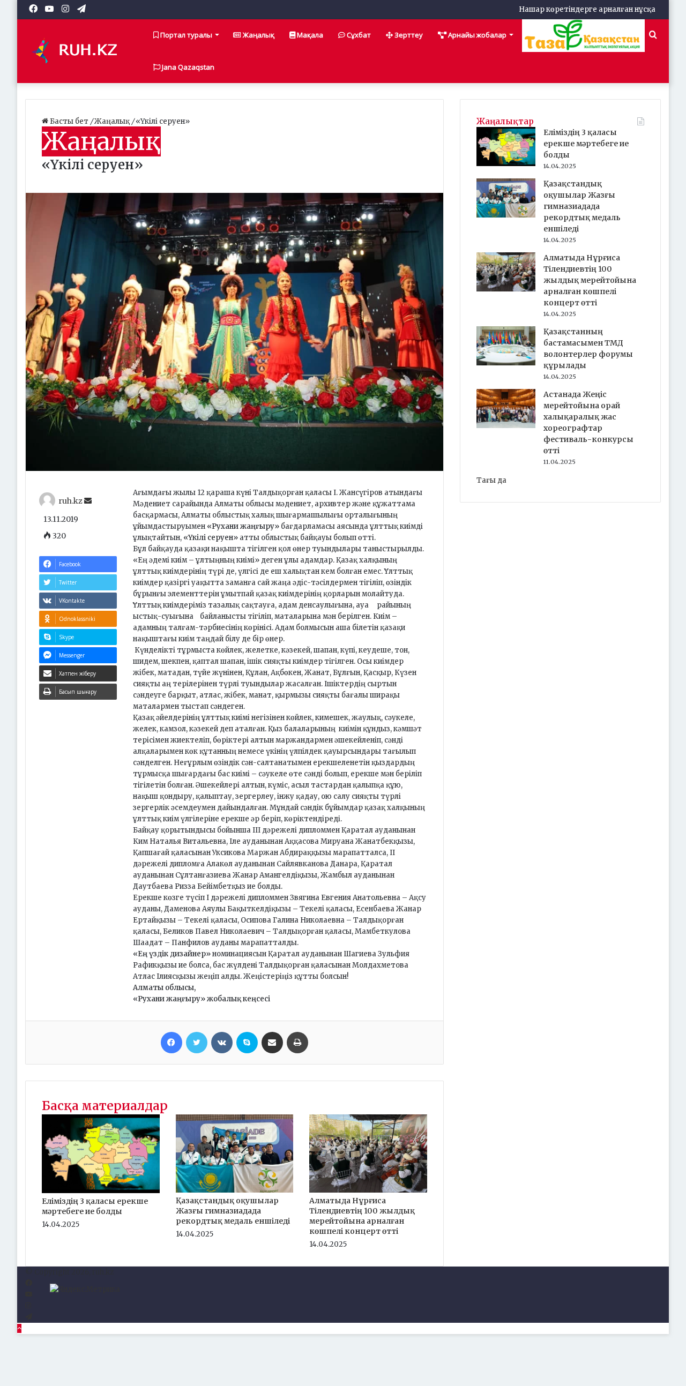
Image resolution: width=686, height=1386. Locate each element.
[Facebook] (171, 1042)
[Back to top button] (19, 1328)
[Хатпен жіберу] (272, 1042)
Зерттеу (408, 35)
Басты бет (69, 121)
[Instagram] (28, 1305)
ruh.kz (70, 501)
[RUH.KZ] (78, 51)
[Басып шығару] (297, 1042)
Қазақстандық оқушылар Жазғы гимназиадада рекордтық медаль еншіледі (233, 1211)
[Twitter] (196, 1042)
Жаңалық (257, 35)
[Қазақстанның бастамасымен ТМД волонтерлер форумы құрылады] (505, 363)
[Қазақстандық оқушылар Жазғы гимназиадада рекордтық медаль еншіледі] (235, 1190)
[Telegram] (28, 1317)
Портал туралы (185, 35)
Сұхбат (358, 35)
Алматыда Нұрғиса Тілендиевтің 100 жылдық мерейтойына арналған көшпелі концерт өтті (362, 1216)
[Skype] (247, 1042)
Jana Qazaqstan (187, 67)
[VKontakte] (222, 1042)
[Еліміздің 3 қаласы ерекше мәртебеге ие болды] (101, 1190)
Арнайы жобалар (476, 35)
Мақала (309, 35)
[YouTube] (28, 1294)
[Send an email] (88, 501)
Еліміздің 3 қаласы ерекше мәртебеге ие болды (95, 1206)
